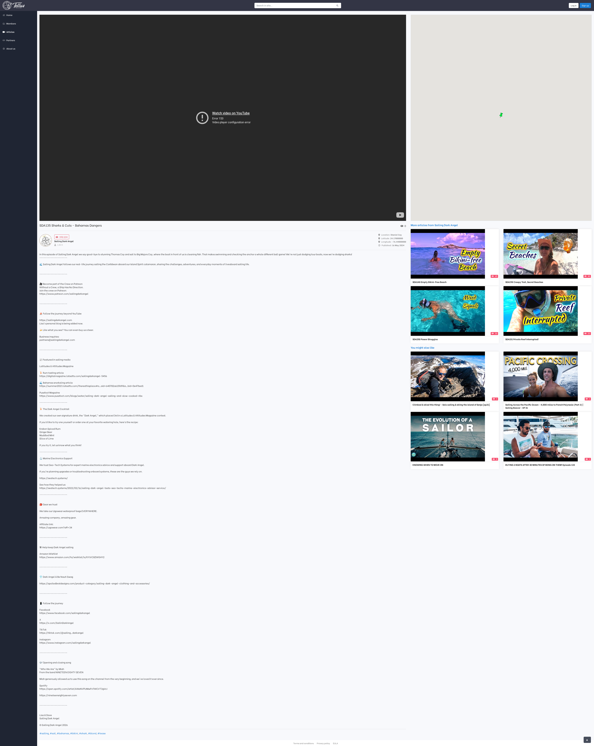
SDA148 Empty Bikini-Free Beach (429, 282)
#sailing (44, 733)
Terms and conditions (303, 743)
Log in (574, 5)
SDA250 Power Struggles (425, 339)
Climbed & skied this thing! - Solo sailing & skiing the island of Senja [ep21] (451, 404)
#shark (83, 733)
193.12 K (63, 237)
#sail (53, 733)
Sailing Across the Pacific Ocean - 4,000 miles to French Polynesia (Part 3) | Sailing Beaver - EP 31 (544, 406)
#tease (101, 733)
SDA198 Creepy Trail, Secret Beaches (524, 282)
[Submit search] (337, 5)
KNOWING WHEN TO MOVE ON (428, 464)
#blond (92, 733)
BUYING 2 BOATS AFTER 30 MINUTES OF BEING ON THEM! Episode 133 (540, 464)
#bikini (74, 733)
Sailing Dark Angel (64, 241)
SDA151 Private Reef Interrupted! (522, 339)
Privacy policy (323, 743)
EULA (335, 743)
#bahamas (63, 733)
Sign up (585, 5)
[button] (501, 115)
